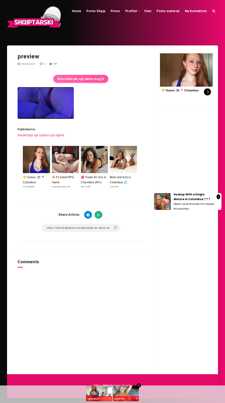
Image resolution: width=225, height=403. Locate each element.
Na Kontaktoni (196, 11)
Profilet (131, 11)
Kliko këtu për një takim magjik (80, 79)
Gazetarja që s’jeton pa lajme (41, 135)
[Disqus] (81, 311)
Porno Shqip (95, 11)
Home (76, 11)
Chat (147, 11)
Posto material (168, 11)
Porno (115, 11)
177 (55, 64)
